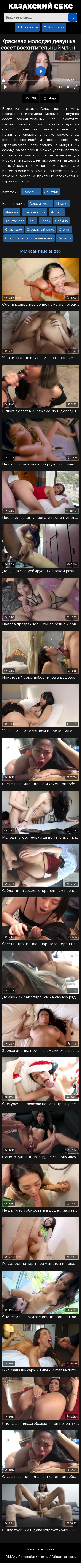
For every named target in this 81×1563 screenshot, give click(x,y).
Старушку (13, 229)
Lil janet (62, 204)
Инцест (56, 212)
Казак (45, 221)
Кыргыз (64, 238)
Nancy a (12, 212)
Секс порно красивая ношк (29, 238)
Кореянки (31, 192)
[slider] (31, 81)
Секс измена (40, 204)
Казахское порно (40, 1549)
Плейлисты (29, 27)
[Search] (72, 17)
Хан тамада (15, 221)
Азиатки (51, 192)
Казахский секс (40, 6)
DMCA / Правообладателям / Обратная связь (40, 1557)
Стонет (65, 229)
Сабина (61, 221)
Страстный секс (40, 229)
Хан (32, 221)
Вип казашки (34, 212)
